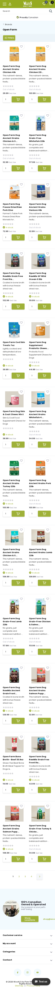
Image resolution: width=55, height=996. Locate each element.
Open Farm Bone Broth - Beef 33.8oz (13, 758)
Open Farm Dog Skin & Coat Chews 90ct (14, 413)
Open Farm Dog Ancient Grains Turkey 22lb (11, 483)
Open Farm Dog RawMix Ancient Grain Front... (11, 690)
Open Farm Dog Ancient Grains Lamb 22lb (40, 552)
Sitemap (19, 985)
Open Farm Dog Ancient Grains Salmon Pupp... (37, 690)
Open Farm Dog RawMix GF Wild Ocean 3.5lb (37, 276)
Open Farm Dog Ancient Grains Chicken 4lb (11, 69)
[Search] (50, 11)
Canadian (29, 17)
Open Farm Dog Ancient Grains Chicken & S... (11, 138)
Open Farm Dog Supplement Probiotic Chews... (39, 345)
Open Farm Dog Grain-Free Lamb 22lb (12, 621)
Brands (8, 24)
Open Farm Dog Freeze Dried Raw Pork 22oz (12, 207)
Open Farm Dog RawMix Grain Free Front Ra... (13, 276)
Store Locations (30, 919)
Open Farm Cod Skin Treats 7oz (14, 344)
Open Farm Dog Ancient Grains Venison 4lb (37, 207)
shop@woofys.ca (48, 919)
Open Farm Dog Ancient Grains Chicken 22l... (37, 69)
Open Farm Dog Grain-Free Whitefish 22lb (37, 138)
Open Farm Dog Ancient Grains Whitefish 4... (37, 414)
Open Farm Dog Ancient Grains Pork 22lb (40, 483)
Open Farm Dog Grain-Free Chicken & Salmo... (40, 621)
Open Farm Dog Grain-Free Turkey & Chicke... (40, 828)
